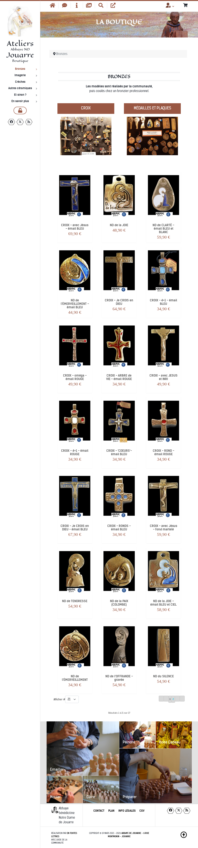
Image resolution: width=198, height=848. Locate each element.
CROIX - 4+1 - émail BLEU (163, 302)
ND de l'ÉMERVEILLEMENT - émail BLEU (75, 304)
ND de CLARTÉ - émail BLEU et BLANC (163, 228)
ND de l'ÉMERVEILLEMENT (75, 678)
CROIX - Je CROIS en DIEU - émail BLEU (75, 527)
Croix (86, 108)
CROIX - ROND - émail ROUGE (163, 452)
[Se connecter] (20, 110)
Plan (111, 810)
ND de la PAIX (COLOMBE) (119, 602)
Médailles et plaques (152, 108)
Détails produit (75, 208)
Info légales (127, 810)
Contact (98, 810)
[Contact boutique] (65, 5)
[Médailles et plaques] (152, 132)
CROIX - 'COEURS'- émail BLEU (119, 452)
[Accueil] (52, 5)
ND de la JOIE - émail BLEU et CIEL (163, 602)
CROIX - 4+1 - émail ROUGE (74, 452)
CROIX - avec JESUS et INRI (163, 377)
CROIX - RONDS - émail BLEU (119, 527)
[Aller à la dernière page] (182, 699)
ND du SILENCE (163, 676)
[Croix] (85, 132)
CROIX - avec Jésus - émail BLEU (74, 226)
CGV (141, 810)
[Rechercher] (101, 5)
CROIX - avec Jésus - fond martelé (163, 527)
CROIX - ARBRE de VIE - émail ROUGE (119, 377)
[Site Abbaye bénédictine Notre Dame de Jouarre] (113, 5)
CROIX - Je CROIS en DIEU (119, 302)
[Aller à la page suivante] (177, 699)
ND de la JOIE (119, 225)
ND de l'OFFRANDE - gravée (119, 678)
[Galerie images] (89, 5)
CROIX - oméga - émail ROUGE (75, 377)
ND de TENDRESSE (74, 601)
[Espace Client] (168, 6)
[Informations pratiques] (77, 5)
